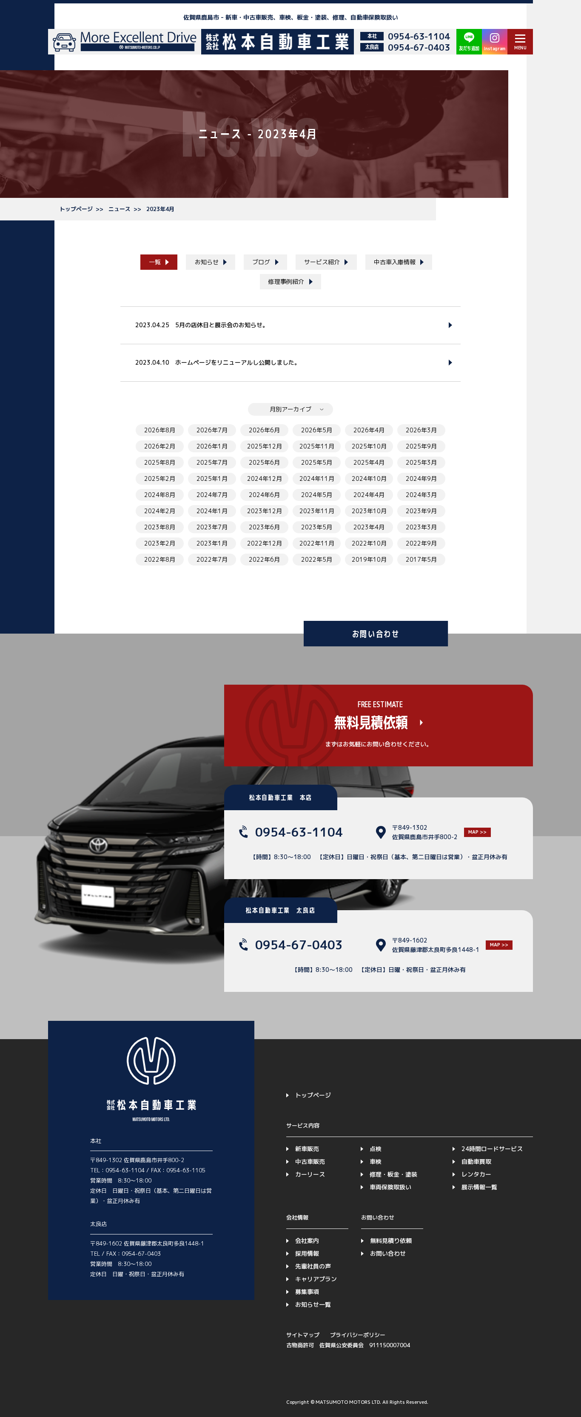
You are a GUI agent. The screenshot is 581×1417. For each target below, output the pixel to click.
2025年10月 (369, 446)
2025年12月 (264, 446)
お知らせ (207, 262)
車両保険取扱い (390, 1187)
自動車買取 (476, 1161)
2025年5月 (316, 462)
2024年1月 (212, 511)
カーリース (310, 1174)
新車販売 (307, 1149)
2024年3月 (421, 495)
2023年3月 (421, 527)
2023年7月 (212, 527)
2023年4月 (160, 209)
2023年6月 (264, 527)
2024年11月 (316, 478)
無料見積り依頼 (391, 1241)
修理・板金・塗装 (393, 1174)
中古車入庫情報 (395, 262)
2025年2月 (159, 478)
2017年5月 (421, 559)
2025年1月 (212, 478)
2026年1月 (212, 446)
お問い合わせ (388, 1253)
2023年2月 (159, 543)
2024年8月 (159, 495)
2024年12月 (264, 478)
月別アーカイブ (290, 409)
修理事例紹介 (286, 281)
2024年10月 (369, 478)
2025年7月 (212, 462)
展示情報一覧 (479, 1187)
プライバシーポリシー (357, 1335)
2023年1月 (212, 543)
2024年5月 (316, 495)
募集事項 (307, 1292)
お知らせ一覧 (313, 1304)
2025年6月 (264, 462)
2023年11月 (316, 511)
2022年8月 (159, 559)
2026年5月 (316, 430)
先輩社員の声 (313, 1266)
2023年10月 (369, 511)
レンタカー (476, 1174)
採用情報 (307, 1253)
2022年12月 (264, 543)
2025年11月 (316, 446)
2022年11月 (316, 543)
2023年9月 (421, 511)
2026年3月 (421, 430)
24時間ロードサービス (492, 1149)
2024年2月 (159, 511)
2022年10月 (369, 543)
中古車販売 (310, 1161)
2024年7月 (212, 495)
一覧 (155, 262)
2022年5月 (316, 559)
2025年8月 (159, 462)
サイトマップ (302, 1335)
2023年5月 (316, 527)
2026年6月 (264, 430)
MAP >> (477, 831)
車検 (376, 1161)
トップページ (76, 209)
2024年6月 (264, 495)
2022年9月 (421, 543)
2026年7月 (212, 430)
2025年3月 (421, 462)
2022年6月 (264, 559)
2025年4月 (368, 462)
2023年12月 (264, 511)
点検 (376, 1149)
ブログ (261, 262)
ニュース (119, 209)
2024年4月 (368, 495)
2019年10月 (369, 559)
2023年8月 (159, 527)
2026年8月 (159, 430)
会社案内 (307, 1241)
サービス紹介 (322, 262)
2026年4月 (368, 430)
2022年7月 (212, 559)
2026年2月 (159, 446)
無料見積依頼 (371, 722)
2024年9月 (421, 478)
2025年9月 (421, 446)
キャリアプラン (316, 1279)
